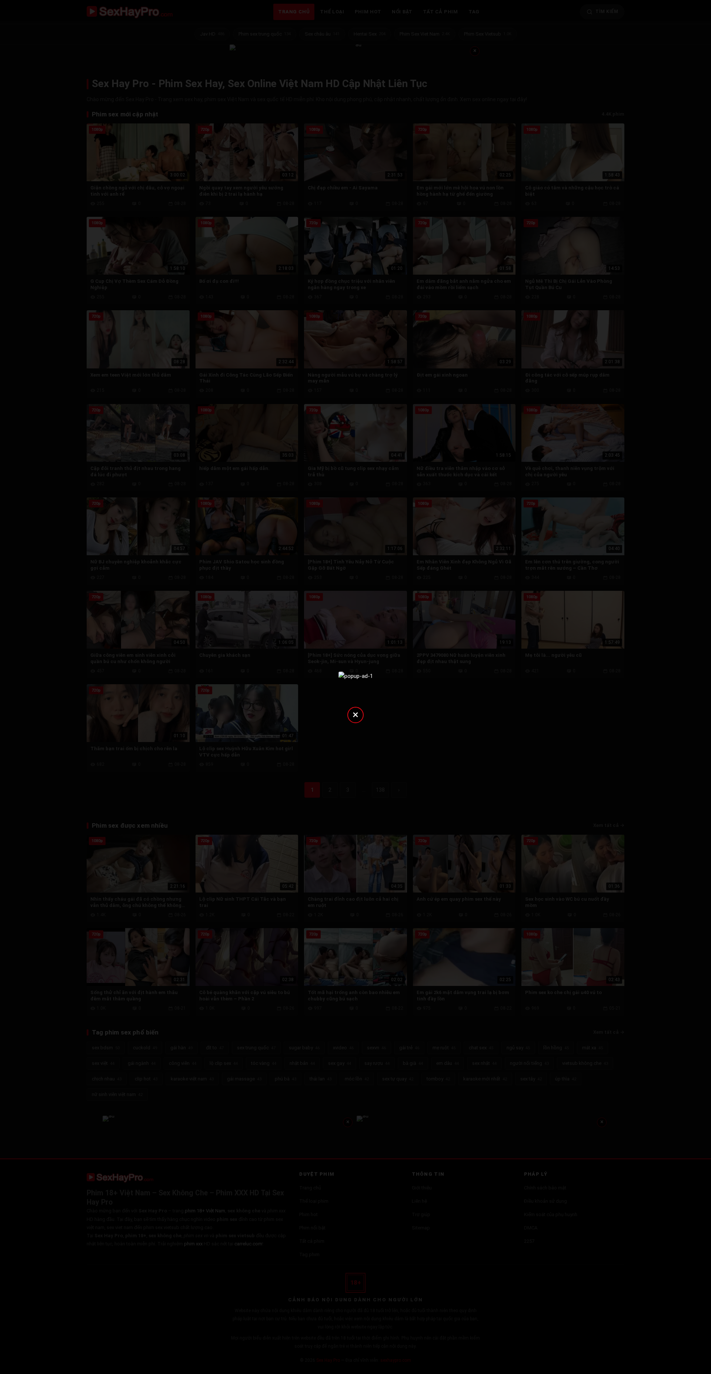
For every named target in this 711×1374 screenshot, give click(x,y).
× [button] (355, 714)
